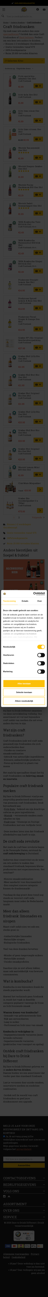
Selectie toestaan (24, 692)
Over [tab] (39, 601)
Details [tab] (25, 601)
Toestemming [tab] (9, 601)
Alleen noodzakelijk (24, 701)
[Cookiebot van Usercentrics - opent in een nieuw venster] (34, 593)
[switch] (41, 655)
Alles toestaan (24, 683)
